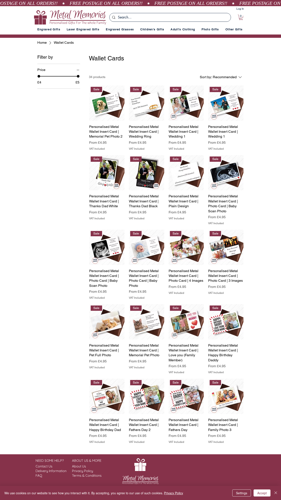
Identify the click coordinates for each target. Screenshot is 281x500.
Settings (241, 493)
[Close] (275, 492)
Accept (262, 493)
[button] (241, 17)
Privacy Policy (173, 493)
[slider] (38, 76)
